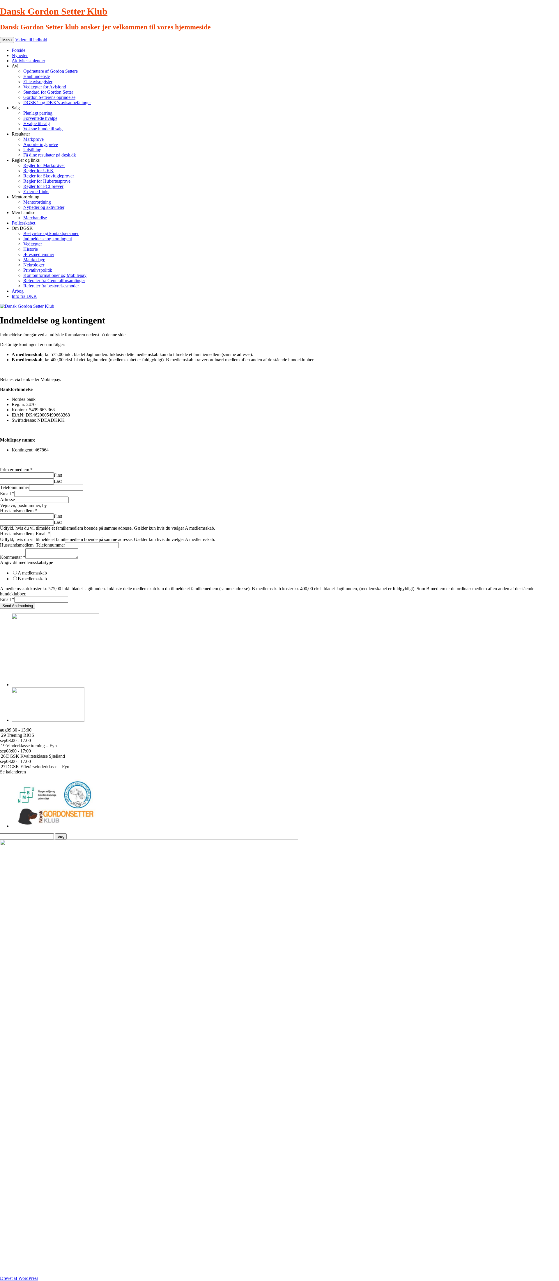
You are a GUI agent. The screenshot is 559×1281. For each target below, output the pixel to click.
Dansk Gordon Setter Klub (53, 11)
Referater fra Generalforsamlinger (54, 280)
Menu (7, 40)
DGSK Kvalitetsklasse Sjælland (35, 756)
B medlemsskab (32, 578)
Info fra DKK (24, 296)
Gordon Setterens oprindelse (49, 97)
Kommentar (12, 557)
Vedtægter (32, 243)
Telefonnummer (14, 487)
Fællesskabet (23, 222)
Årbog (18, 291)
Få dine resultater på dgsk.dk (49, 154)
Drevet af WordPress (19, 1278)
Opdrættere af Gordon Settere (50, 71)
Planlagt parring (37, 113)
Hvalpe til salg (36, 123)
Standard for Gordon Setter (48, 92)
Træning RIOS (20, 735)
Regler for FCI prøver (43, 186)
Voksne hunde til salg (43, 128)
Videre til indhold (31, 39)
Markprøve (33, 139)
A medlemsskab (32, 572)
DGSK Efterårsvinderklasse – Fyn (37, 766)
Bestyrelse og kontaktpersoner (51, 233)
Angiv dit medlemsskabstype (26, 562)
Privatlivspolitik (37, 270)
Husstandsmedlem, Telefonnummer (32, 544)
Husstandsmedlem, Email (25, 533)
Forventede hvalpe (40, 118)
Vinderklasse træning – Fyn (31, 745)
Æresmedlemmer (38, 254)
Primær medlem (16, 469)
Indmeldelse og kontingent (47, 238)
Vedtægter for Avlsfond (44, 86)
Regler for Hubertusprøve (46, 181)
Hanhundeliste (36, 76)
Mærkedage (34, 259)
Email (7, 493)
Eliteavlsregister (37, 81)
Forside (18, 50)
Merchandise (35, 217)
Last (58, 481)
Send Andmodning (17, 606)
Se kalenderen (13, 771)
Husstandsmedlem (18, 510)
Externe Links (36, 191)
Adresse (7, 499)
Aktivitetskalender (28, 60)
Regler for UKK (38, 170)
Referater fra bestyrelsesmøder (51, 285)
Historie (30, 249)
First (58, 475)
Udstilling (32, 149)
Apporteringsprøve (40, 144)
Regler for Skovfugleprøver (48, 175)
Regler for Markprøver (44, 165)
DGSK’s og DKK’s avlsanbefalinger (57, 102)
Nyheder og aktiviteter (43, 207)
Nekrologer (33, 264)
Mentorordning (37, 202)
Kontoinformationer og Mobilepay (54, 275)
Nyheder (20, 55)
